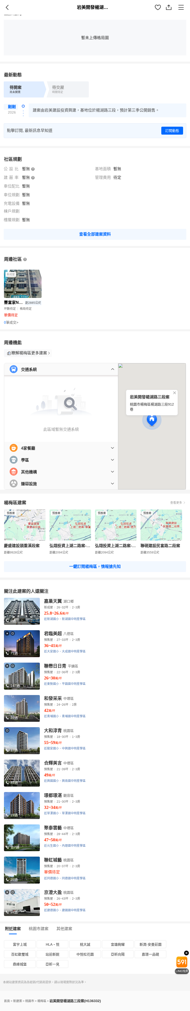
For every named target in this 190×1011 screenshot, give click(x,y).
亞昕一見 (52, 964)
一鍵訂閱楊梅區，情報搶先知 (95, 566)
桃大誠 (85, 944)
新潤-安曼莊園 (151, 944)
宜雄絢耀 (118, 944)
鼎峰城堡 (20, 964)
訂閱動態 (172, 131)
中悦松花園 (85, 954)
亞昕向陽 (118, 954)
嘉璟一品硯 (150, 954)
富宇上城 (20, 944)
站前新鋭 (52, 954)
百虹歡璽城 (19, 954)
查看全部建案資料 (95, 234)
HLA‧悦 (52, 944)
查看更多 (176, 503)
